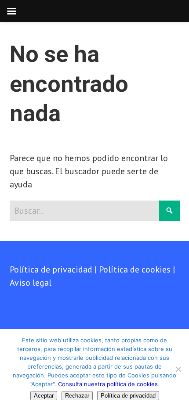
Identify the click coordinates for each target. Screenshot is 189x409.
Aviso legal (30, 282)
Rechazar (77, 395)
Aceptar (44, 395)
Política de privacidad (51, 269)
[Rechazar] (178, 369)
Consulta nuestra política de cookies (108, 383)
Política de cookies (135, 269)
